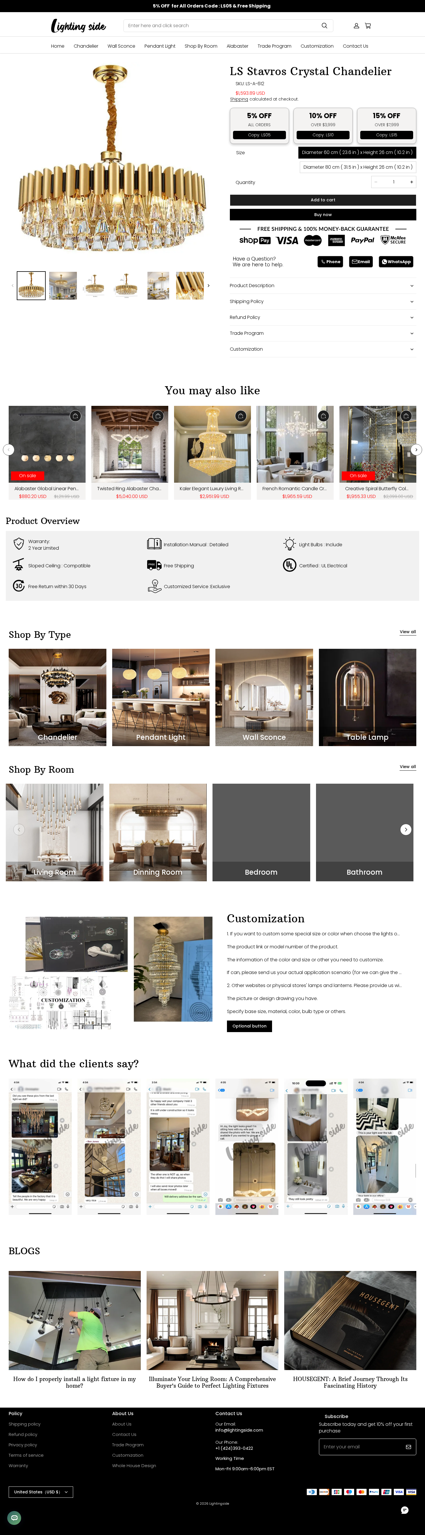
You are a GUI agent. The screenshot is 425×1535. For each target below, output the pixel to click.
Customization (317, 46)
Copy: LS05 (259, 135)
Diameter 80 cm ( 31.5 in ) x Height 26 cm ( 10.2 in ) (358, 167)
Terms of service (26, 1455)
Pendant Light (160, 46)
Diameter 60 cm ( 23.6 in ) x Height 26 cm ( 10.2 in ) (357, 152)
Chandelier (86, 46)
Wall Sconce (121, 46)
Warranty (18, 1465)
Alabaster (237, 46)
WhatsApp (399, 262)
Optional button (249, 1026)
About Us (122, 1424)
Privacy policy (23, 1445)
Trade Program (274, 46)
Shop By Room (201, 46)
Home (57, 46)
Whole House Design (134, 1465)
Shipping (239, 99)
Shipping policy (24, 1424)
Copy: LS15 (386, 135)
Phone (333, 262)
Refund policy (23, 1434)
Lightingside (219, 1503)
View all (408, 632)
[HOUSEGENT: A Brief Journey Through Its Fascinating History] (350, 1320)
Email (364, 262)
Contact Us (355, 46)
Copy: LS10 (323, 135)
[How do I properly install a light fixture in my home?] (75, 1320)
